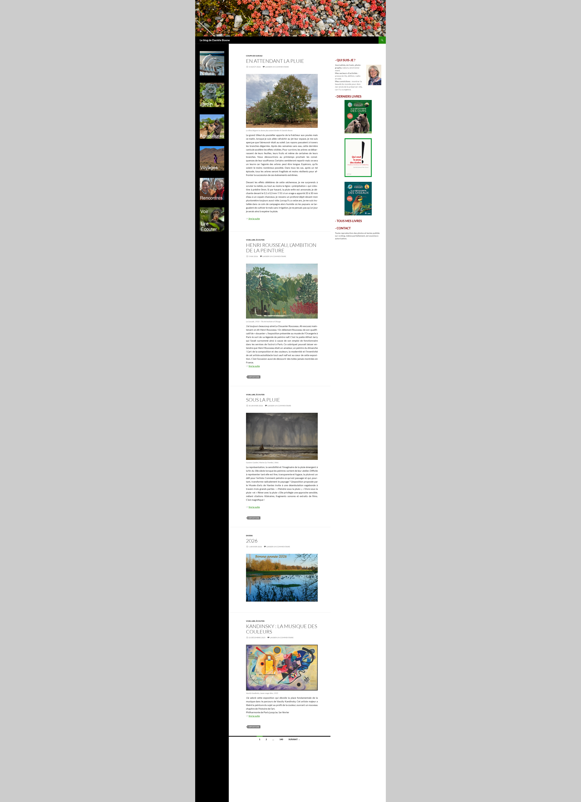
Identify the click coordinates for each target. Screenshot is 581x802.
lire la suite (254, 218)
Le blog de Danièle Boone (215, 40)
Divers (249, 535)
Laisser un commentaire (277, 67)
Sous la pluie (263, 400)
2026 (252, 541)
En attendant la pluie (275, 61)
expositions (254, 377)
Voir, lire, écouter (255, 240)
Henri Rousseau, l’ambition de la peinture (281, 248)
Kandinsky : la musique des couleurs (281, 629)
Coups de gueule (254, 56)
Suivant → (294, 739)
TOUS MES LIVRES (349, 221)
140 (281, 739)
